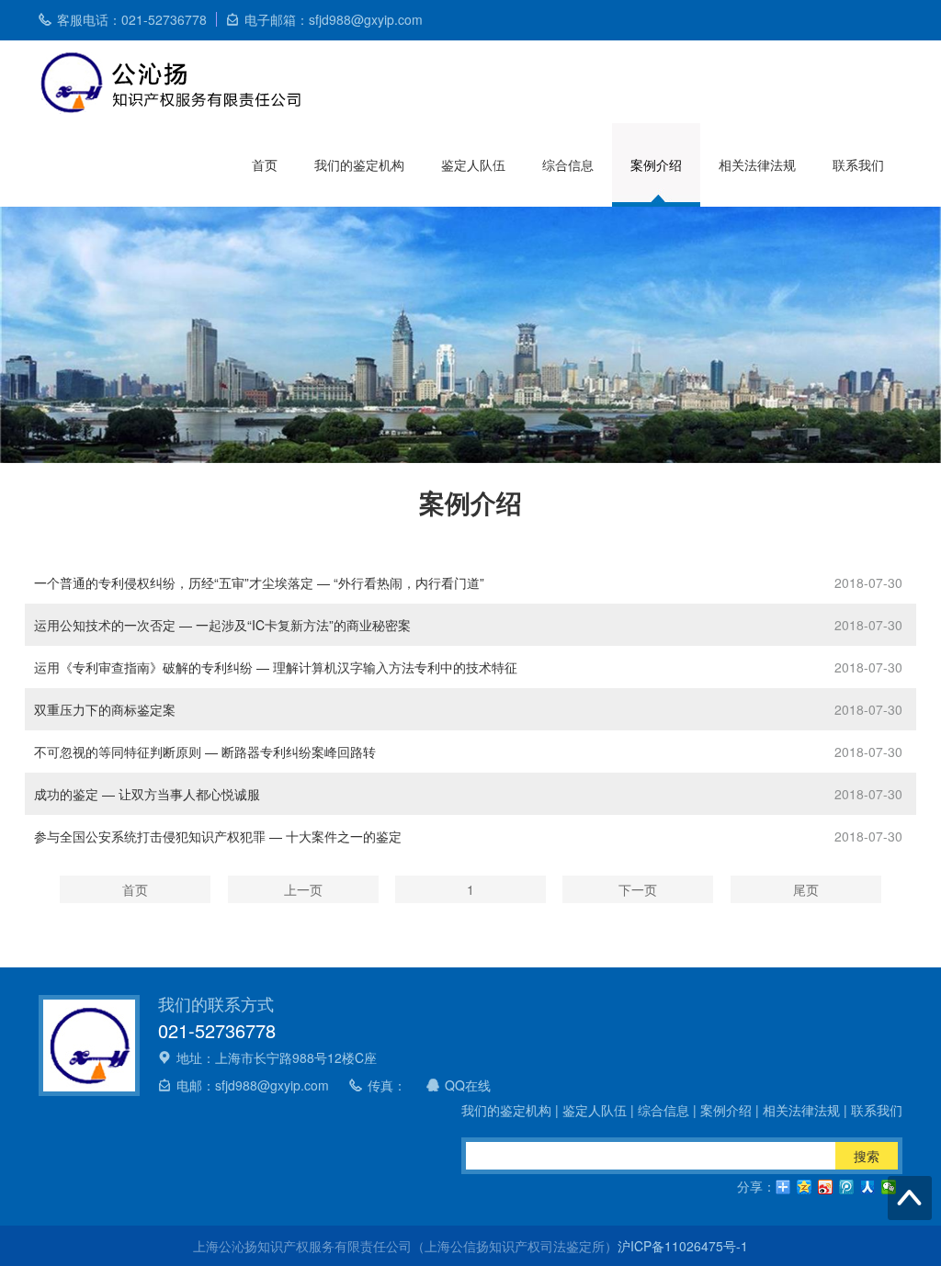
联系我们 (858, 164)
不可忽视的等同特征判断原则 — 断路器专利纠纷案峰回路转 (205, 751)
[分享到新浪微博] (825, 1187)
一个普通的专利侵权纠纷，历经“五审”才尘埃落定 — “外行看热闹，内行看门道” (259, 582)
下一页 (637, 889)
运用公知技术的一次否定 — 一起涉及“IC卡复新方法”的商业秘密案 (222, 625)
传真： (387, 1085)
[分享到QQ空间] (804, 1187)
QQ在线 (468, 1085)
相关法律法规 (757, 164)
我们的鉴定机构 (359, 164)
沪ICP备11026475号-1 (683, 1246)
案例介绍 (656, 164)
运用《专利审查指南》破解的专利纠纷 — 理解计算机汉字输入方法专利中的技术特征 (275, 667)
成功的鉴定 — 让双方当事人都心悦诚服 (147, 794)
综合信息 (568, 164)
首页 (265, 164)
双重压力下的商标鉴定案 (105, 709)
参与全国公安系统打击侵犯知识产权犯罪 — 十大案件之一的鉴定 (218, 836)
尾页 (806, 889)
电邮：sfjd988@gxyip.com (252, 1085)
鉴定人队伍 (473, 164)
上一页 (303, 889)
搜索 (866, 1156)
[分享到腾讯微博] (847, 1187)
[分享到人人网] (868, 1187)
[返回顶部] (910, 1198)
